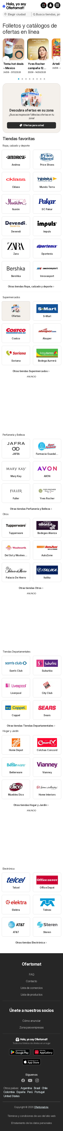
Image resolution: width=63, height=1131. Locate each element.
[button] (50, 5)
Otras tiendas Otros (30, 587)
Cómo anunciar (31, 1020)
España (20, 1092)
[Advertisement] (31, 403)
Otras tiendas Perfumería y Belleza (30, 508)
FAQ (31, 974)
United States (11, 1096)
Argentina (26, 1088)
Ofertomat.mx (41, 1107)
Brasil (37, 1088)
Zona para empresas (31, 1027)
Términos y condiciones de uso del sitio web (31, 1115)
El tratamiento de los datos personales (31, 1122)
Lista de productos (32, 994)
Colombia (9, 1092)
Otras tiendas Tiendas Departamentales (30, 725)
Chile (44, 1088)
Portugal (39, 1092)
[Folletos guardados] (44, 5)
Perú (30, 1092)
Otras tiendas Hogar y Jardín (30, 804)
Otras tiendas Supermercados (30, 371)
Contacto (31, 981)
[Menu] (57, 5)
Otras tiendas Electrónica (30, 942)
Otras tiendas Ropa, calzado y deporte (30, 286)
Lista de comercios (31, 988)
